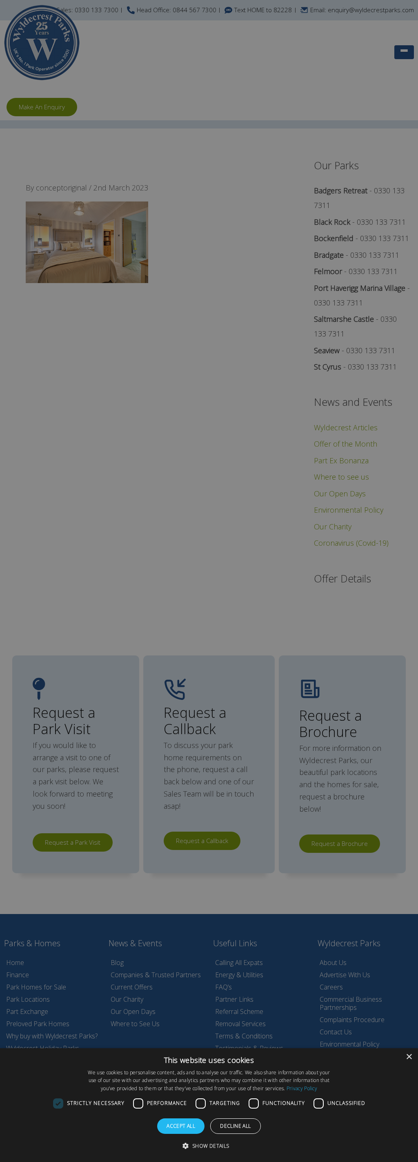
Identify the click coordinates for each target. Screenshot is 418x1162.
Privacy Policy (302, 1088)
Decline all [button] (235, 1125)
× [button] (409, 1057)
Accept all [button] (181, 1125)
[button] (209, 1146)
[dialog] (209, 1105)
